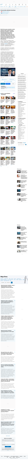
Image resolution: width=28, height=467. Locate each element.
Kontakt (10, 457)
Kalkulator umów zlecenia (21, 107)
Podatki (17, 279)
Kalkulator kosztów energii (21, 109)
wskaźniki (5, 43)
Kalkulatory (21, 101)
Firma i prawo (19, 169)
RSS (7, 457)
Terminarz (20, 142)
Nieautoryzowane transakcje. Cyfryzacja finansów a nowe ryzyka (22, 82)
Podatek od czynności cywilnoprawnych (20, 134)
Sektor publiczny (10, 6)
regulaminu (10, 444)
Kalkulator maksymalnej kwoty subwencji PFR (21, 114)
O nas (2, 456)
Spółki (9, 278)
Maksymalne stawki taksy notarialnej (21, 136)
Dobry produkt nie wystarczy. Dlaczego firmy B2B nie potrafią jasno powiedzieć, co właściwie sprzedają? (21, 96)
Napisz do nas (12, 79)
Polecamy (18, 225)
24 (18, 144)
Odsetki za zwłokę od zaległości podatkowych (22, 128)
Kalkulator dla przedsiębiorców (21, 104)
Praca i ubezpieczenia (10, 279)
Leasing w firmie (19, 278)
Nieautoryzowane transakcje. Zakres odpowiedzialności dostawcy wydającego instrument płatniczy (22, 76)
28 (23, 144)
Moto (18, 6)
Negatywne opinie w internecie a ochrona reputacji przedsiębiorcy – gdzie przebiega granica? (22, 78)
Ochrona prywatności (6, 456)
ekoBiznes (24, 279)
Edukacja (25, 6)
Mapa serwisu (18, 457)
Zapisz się (8, 446)
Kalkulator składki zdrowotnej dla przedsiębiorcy (22, 103)
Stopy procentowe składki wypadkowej (21, 130)
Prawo (12, 6)
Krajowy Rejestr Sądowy (21, 123)
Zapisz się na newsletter (9, 81)
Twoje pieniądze (15, 6)
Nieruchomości (21, 6)
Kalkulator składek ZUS (21, 111)
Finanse (15, 278)
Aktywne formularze (22, 118)
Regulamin (21, 456)
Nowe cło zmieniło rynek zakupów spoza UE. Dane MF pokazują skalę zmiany (22, 86)
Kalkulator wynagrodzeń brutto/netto (21, 106)
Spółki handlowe (20, 120)
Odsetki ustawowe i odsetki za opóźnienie (21, 126)
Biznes (6, 6)
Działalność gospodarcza (21, 119)
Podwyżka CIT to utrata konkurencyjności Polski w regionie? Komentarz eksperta (21, 92)
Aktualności (8, 8)
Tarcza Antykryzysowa (6, 280)
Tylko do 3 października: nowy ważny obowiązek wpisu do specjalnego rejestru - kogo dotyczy (22, 98)
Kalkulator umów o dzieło (21, 108)
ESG (10, 280)
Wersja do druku (5, 79)
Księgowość (1, 6)
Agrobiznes (20, 279)
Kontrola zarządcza (20, 122)
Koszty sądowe (20, 121)
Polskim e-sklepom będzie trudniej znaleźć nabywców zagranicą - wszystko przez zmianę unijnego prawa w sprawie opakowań (22, 80)
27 (22, 144)
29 (24, 144)
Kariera (25, 456)
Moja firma (5, 8)
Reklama (14, 457)
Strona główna (2, 8)
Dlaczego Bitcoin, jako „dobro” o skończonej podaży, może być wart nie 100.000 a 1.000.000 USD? (22, 84)
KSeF (27, 6)
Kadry (4, 6)
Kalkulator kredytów (20, 110)
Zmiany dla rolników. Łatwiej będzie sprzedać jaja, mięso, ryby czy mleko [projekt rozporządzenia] (22, 88)
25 (19, 144)
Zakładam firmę (6, 278)
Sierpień (24, 142)
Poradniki (2, 280)
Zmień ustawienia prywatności (14, 456)
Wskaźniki (20, 124)
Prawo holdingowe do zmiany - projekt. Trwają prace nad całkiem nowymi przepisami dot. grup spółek (22, 90)
